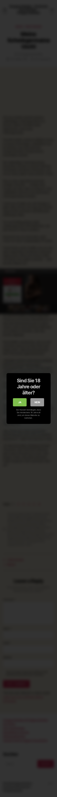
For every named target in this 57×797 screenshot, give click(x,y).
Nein (37, 402)
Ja (19, 402)
